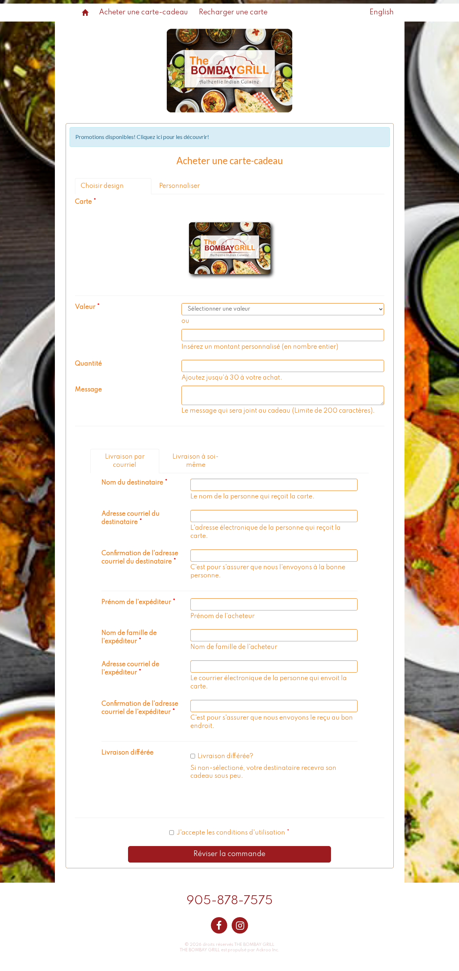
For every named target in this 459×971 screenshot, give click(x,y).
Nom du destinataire (132, 482)
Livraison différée (127, 752)
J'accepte (230, 833)
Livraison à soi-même (195, 461)
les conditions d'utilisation (246, 833)
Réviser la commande (229, 854)
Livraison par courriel (125, 461)
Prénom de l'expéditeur (136, 602)
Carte (83, 202)
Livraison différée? (225, 756)
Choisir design (102, 186)
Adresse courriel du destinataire (130, 518)
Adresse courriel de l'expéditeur (130, 668)
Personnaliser (179, 186)
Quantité (88, 364)
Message (88, 389)
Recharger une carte (233, 12)
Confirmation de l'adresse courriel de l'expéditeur (139, 708)
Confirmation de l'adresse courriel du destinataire (139, 557)
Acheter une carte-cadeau (143, 12)
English (381, 12)
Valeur (85, 307)
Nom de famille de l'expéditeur (129, 637)
